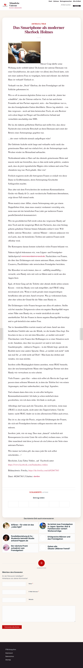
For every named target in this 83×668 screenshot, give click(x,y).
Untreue (56, 1)
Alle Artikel (77, 1)
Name (31, 583)
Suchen (76, 6)
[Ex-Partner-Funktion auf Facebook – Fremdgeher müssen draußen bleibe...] (1, 334)
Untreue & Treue (39, 24)
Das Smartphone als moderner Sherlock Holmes (38, 29)
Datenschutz (9, 656)
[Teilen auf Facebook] (13, 504)
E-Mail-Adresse (34, 591)
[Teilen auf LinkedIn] (54, 504)
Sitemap (8, 660)
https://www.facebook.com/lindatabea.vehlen (28, 464)
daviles (37, 476)
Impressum (9, 653)
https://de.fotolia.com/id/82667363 (43, 470)
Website (31, 599)
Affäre (45, 492)
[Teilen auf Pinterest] (44, 504)
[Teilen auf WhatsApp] (34, 504)
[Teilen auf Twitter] (23, 504)
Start (50, 1)
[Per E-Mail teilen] (64, 504)
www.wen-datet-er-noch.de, (33, 256)
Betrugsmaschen (66, 1)
